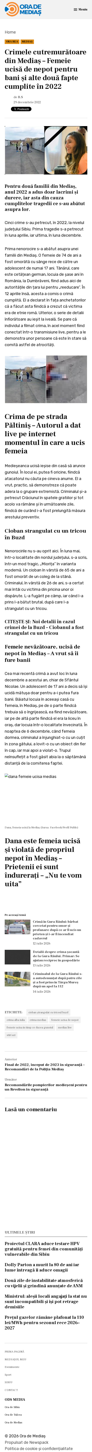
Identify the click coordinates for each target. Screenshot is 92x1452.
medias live (65, 1027)
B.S (20, 97)
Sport (8, 1375)
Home (10, 32)
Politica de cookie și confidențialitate (39, 1448)
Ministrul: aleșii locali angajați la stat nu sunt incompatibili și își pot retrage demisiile (46, 1301)
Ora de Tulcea (13, 1414)
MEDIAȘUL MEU (15, 1359)
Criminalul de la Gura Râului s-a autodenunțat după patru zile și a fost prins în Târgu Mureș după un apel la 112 (57, 980)
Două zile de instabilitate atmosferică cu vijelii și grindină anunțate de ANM (44, 1283)
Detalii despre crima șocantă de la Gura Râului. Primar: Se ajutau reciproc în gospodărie (56, 956)
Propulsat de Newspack (26, 1442)
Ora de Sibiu (12, 1407)
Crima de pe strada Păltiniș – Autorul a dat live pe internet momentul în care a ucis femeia (45, 434)
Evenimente (12, 1367)
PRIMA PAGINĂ (14, 1351)
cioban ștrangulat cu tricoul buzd (48, 1012)
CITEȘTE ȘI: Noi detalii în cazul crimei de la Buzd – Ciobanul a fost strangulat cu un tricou (44, 627)
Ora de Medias (13, 1422)
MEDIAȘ (27, 41)
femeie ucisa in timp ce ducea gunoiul (30, 1027)
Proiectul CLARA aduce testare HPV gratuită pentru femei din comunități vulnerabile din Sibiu (44, 1249)
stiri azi (11, 1035)
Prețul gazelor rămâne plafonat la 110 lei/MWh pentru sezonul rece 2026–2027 (44, 1323)
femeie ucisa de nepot (65, 1020)
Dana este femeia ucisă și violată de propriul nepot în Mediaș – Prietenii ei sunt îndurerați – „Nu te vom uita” (43, 862)
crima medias (38, 1020)
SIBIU (8, 1382)
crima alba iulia (16, 1020)
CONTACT (11, 1390)
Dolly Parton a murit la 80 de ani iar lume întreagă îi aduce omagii (42, 1267)
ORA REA (12, 41)
